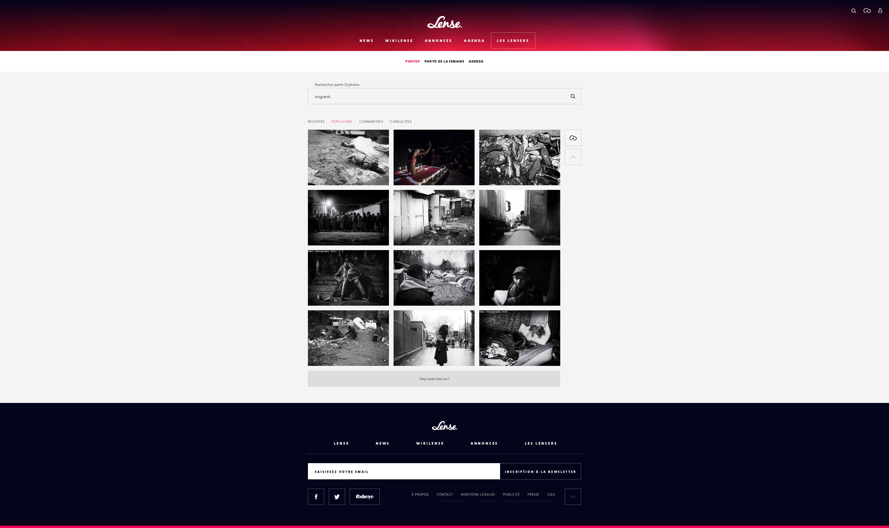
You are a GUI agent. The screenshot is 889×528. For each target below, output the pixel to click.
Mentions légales (478, 494)
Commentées (371, 121)
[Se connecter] (880, 10)
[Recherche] (853, 10)
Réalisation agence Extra (530, 501)
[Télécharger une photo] (866, 10)
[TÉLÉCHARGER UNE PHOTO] (573, 138)
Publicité (511, 494)
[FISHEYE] (365, 497)
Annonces (438, 40)
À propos (420, 494)
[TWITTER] (337, 497)
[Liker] (378, 142)
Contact (445, 494)
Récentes (316, 121)
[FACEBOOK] (316, 497)
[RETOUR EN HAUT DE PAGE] (573, 157)
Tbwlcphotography (328, 176)
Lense (341, 443)
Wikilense (399, 40)
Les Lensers (513, 40)
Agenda (474, 40)
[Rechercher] (573, 96)
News (367, 40)
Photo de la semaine (444, 61)
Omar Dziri (406, 176)
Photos (412, 61)
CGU (551, 494)
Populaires (342, 121)
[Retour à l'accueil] (444, 22)
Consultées (401, 121)
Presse (533, 494)
